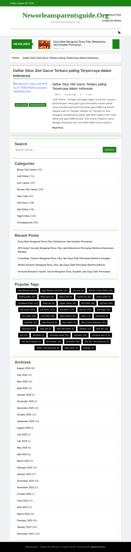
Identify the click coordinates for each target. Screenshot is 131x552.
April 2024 (22, 454)
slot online (72, 341)
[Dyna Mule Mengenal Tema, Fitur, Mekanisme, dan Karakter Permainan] (44, 46)
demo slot (48, 303)
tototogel (88, 348)
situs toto (102, 329)
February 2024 (24, 467)
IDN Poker (88, 303)
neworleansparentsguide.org (65, 15)
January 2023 (24, 527)
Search (109, 149)
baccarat (78, 290)
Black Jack (47, 297)
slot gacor (80, 335)
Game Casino (68, 303)
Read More (57, 127)
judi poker (67, 310)
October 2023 (24, 494)
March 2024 (23, 460)
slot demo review (59, 335)
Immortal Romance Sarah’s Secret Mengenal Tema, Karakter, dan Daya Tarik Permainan (64, 271)
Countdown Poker (28, 303)
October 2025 (24, 414)
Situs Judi (22, 196)
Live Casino (23, 182)
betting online (27, 297)
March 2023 (23, 514)
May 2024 (22, 447)
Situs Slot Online (65, 329)
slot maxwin (53, 341)
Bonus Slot (65, 297)
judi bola (106, 303)
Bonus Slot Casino (26, 169)
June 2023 (22, 500)
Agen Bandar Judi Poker (55, 290)
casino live (84, 297)
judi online (47, 310)
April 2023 (22, 507)
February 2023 (24, 520)
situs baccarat (49, 322)
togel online (71, 348)
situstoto (85, 329)
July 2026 (22, 375)
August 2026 (23, 368)
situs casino (69, 322)
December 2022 (25, 533)
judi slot (85, 310)
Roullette (31, 322)
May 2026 (22, 381)
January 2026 (24, 394)
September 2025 (25, 421)
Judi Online (21, 105)
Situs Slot (45, 329)
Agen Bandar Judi (27, 290)
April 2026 (22, 388)
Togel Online (23, 216)
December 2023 (25, 480)
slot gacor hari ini (101, 335)
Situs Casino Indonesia (93, 322)
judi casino (27, 310)
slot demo (38, 335)
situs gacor (28, 329)
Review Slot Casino (27, 189)
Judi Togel (103, 310)
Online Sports (68, 316)
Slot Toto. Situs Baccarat (97, 341)
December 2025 (25, 401)
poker (85, 316)
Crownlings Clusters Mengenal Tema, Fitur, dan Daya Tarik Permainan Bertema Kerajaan (64, 258)
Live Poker (47, 316)
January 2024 (24, 474)
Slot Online (22, 209)
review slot (102, 316)
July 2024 (22, 441)
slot (23, 335)
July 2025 (22, 434)
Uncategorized (37, 105)
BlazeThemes (98, 546)
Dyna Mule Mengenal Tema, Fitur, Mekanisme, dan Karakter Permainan (80, 43)
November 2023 (25, 487)
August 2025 (23, 427)
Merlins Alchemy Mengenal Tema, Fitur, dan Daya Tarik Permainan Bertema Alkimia (61, 264)
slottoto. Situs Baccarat (47, 348)
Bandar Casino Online (100, 290)
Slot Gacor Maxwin (31, 341)
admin (58, 94)
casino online (103, 297)
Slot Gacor (22, 202)
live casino (29, 316)
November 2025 (25, 408)
